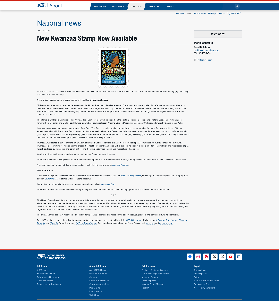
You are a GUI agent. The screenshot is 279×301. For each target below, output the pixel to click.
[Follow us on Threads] (214, 257)
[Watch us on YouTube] (230, 257)
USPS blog (94, 295)
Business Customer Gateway (155, 270)
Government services (99, 284)
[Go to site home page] (52, 5)
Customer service (45, 281)
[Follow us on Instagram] (198, 257)
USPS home (42, 270)
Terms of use (200, 270)
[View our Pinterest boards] (206, 257)
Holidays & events (216, 13)
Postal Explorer (149, 281)
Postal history (95, 291)
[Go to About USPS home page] (51, 256)
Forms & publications (99, 281)
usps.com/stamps (120, 165)
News (188, 13)
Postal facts (94, 288)
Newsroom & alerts (98, 274)
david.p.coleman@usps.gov (206, 50)
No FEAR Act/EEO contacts (206, 281)
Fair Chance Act (201, 284)
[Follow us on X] (222, 257)
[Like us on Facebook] (190, 257)
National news (59, 23)
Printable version (204, 60)
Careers (93, 277)
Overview (179, 13)
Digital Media (233, 13)
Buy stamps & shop (46, 274)
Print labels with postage (48, 277)
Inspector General (150, 277)
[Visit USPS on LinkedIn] (239, 257)
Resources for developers (49, 284)
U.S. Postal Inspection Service (155, 274)
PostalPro (146, 288)
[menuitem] (99, 6)
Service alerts (199, 13)
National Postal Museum (153, 284)
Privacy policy (200, 274)
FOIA (196, 277)
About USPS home (98, 270)
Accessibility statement (204, 288)
